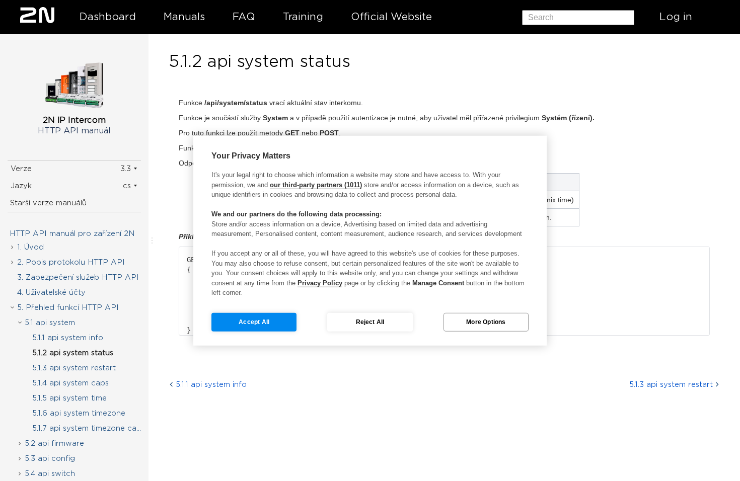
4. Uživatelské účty (51, 292)
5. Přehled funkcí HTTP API (68, 307)
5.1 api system (50, 322)
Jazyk (21, 186)
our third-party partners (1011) (316, 184)
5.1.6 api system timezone (78, 413)
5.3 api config (50, 458)
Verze (21, 169)
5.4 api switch (50, 473)
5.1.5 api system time (69, 398)
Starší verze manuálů (48, 203)
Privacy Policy (320, 282)
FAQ (244, 17)
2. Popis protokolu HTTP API (71, 262)
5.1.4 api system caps (70, 383)
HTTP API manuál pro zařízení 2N (72, 233)
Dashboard (108, 17)
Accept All (254, 322)
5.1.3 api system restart (74, 368)
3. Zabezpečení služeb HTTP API (78, 277)
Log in (675, 17)
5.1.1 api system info (67, 338)
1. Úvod (30, 247)
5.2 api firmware (54, 443)
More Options (485, 322)
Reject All (370, 322)
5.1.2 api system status (72, 353)
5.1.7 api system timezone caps (88, 428)
